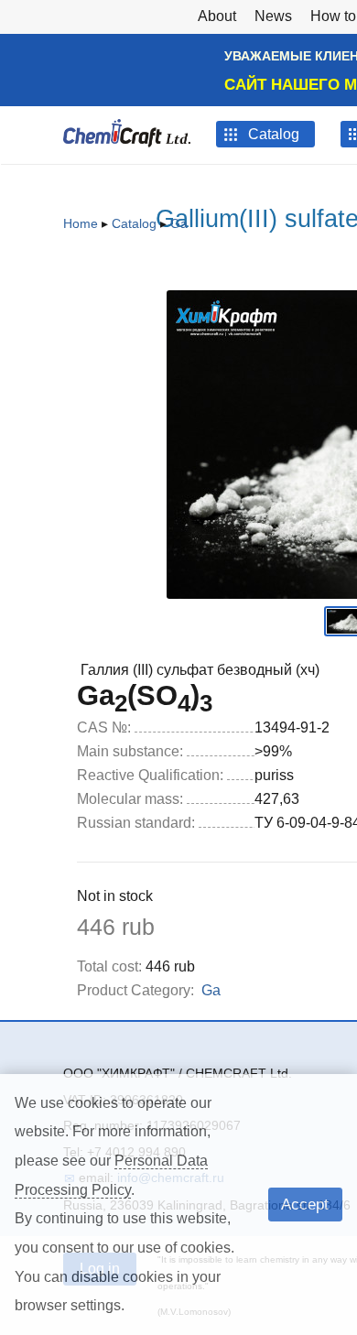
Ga (179, 223)
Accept (305, 1204)
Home (80, 223)
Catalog (134, 223)
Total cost (109, 966)
